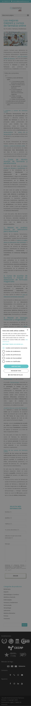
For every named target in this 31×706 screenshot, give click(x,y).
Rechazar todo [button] (16, 371)
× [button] (27, 330)
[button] (15, 344)
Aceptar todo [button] (16, 366)
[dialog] (15, 353)
